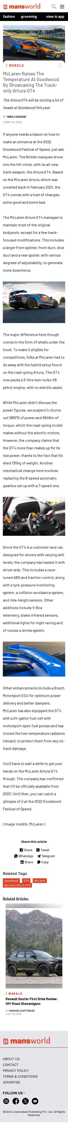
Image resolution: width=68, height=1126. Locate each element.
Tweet (45, 850)
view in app (55, 16)
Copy (45, 862)
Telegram (48, 856)
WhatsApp (26, 856)
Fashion (9, 16)
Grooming (29, 16)
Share (28, 850)
